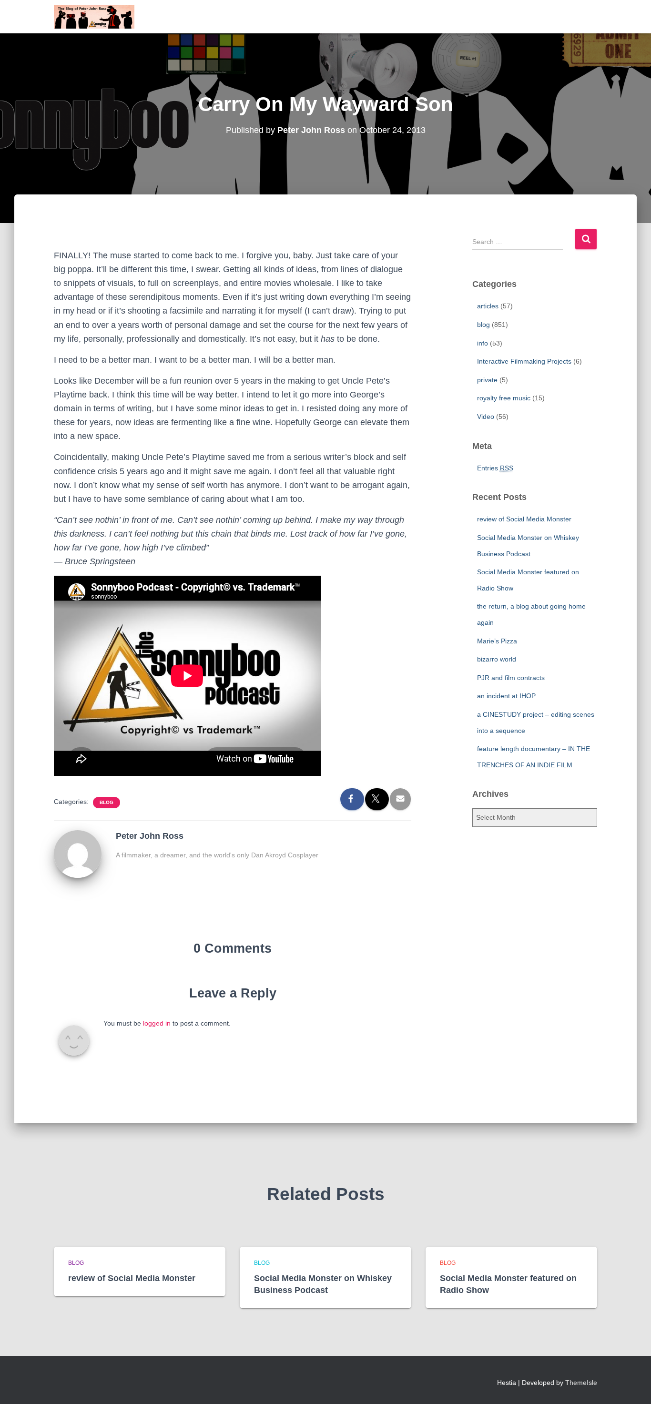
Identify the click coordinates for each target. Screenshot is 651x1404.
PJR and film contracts (511, 678)
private (487, 380)
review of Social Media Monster (524, 519)
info (482, 343)
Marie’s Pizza (497, 641)
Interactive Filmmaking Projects (524, 361)
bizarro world (496, 659)
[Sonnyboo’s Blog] (94, 17)
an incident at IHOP (506, 696)
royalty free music (503, 398)
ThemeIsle (581, 1382)
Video (485, 416)
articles (487, 306)
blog (106, 802)
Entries (495, 468)
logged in (157, 1023)
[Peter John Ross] (78, 853)
